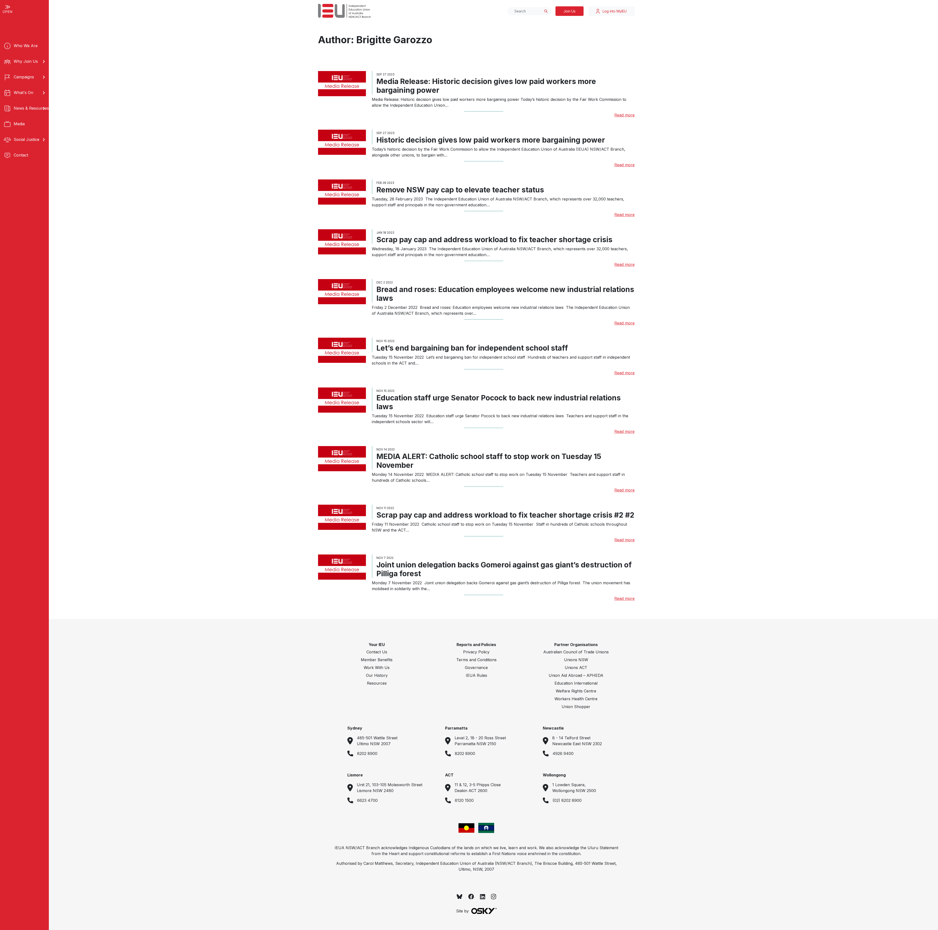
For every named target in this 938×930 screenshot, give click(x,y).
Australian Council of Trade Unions (576, 651)
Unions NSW (576, 659)
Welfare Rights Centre (576, 691)
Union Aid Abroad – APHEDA (576, 675)
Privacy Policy (476, 651)
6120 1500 (464, 800)
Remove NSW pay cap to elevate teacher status (461, 189)
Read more (624, 115)
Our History (377, 675)
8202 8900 (367, 753)
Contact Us (376, 651)
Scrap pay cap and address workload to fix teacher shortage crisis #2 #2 (505, 515)
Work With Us (377, 667)
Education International (575, 683)
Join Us (570, 11)
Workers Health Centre (575, 698)
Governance (476, 667)
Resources (377, 683)
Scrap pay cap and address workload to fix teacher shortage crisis (494, 239)
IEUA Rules (476, 675)
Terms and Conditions (476, 659)
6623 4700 (367, 800)
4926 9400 (563, 753)
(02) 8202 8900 (567, 800)
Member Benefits (377, 659)
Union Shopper (576, 706)
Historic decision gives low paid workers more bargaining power (490, 140)
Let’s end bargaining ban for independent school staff (473, 348)
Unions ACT (576, 667)
